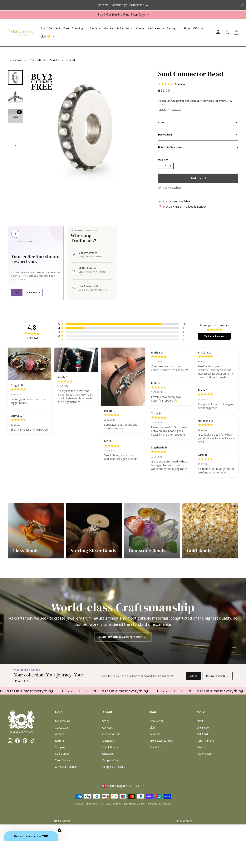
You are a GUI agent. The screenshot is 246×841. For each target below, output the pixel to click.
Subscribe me (147, 476)
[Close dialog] (167, 381)
